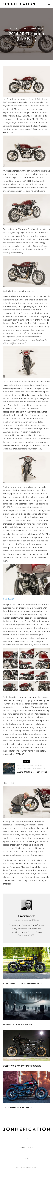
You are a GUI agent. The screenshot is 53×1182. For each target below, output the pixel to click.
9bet (5, 599)
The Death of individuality (17, 1024)
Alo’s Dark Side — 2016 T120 (32, 772)
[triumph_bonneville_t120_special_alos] (9, 769)
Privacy (30, 1147)
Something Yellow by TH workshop (22, 983)
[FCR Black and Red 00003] (26, 1086)
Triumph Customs (36, 28)
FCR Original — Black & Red (17, 1107)
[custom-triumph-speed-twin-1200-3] (26, 1045)
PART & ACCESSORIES (25, 765)
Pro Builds (24, 28)
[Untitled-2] (26, 1004)
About (23, 1147)
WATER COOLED (38, 768)
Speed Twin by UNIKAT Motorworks (22, 1066)
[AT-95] (26, 963)
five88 (11, 599)
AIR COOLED (14, 28)
